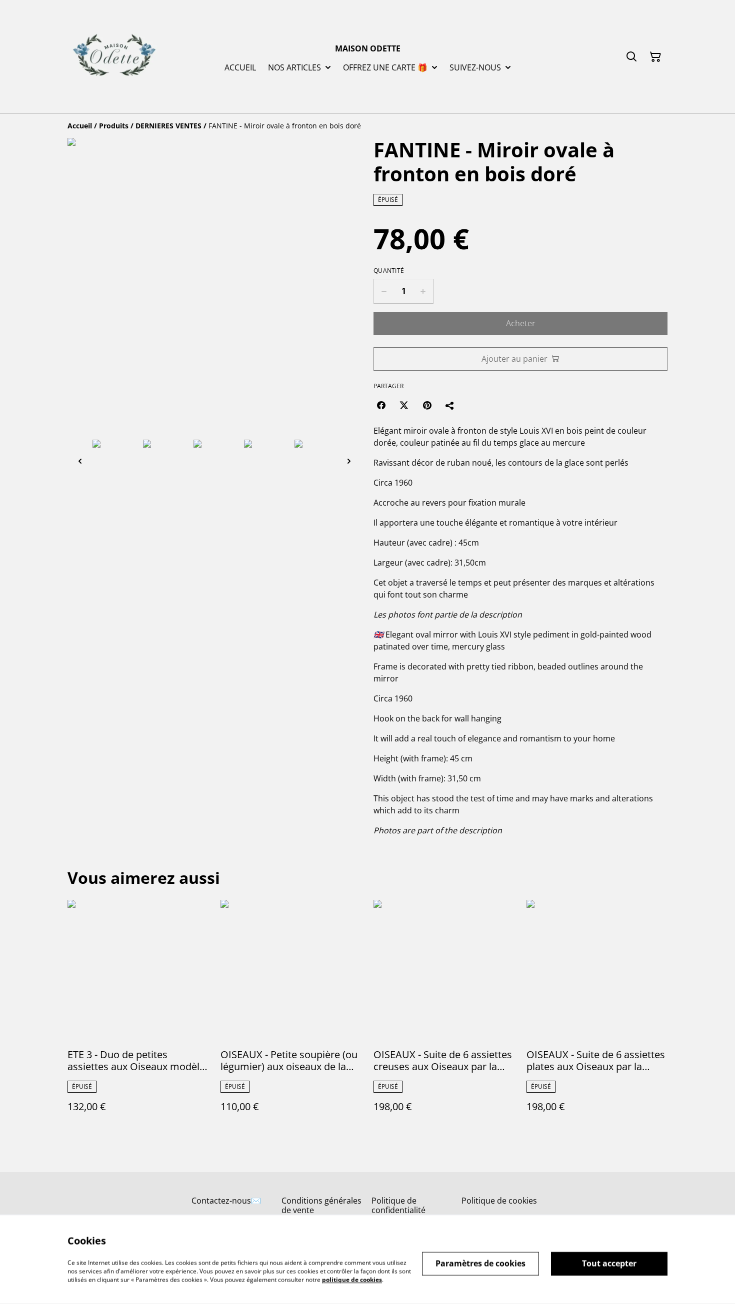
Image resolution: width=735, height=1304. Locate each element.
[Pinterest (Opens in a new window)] (427, 405)
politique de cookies (352, 1279)
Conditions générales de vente (322, 1205)
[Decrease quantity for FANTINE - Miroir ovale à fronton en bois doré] (384, 291)
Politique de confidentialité (399, 1205)
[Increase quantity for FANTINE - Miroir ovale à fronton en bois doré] (423, 291)
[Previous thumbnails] (80, 461)
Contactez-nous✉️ (226, 1200)
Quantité (389, 270)
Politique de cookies (499, 1200)
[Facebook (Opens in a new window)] (381, 405)
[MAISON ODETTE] (114, 56)
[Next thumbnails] (349, 461)
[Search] (632, 57)
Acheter (521, 323)
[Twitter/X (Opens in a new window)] (404, 405)
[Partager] (450, 405)
